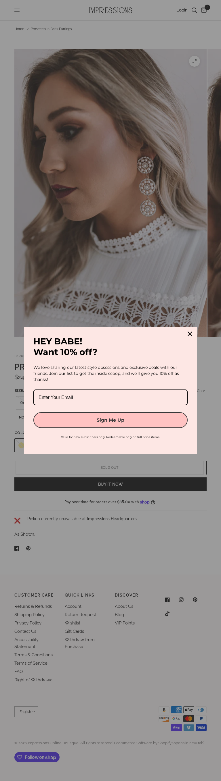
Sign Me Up (110, 420)
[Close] (190, 334)
